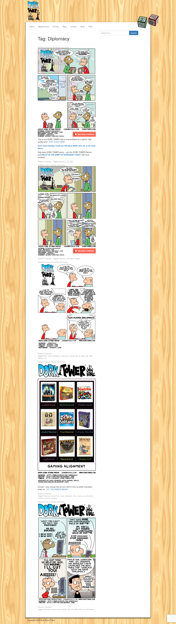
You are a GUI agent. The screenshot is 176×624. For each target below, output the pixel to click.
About (32, 26)
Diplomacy (62, 162)
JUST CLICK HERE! (57, 142)
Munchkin (90, 496)
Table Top (82, 609)
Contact (73, 26)
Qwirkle (47, 498)
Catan (62, 496)
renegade (77, 258)
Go (85, 496)
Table (91, 356)
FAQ (90, 26)
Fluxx (75, 496)
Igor (77, 356)
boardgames (57, 356)
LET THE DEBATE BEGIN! (57, 489)
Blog (64, 26)
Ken (68, 162)
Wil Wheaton (90, 609)
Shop (82, 26)
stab (86, 356)
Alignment (47, 496)
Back (45, 356)
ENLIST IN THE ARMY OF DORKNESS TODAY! (61, 154)
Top (45, 358)
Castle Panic (55, 496)
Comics (56, 26)
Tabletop (40, 358)
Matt (71, 162)
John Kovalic (65, 47)
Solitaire (54, 498)
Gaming (71, 356)
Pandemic (41, 498)
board (50, 356)
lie (80, 356)
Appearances (43, 26)
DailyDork (48, 162)
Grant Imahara (62, 609)
